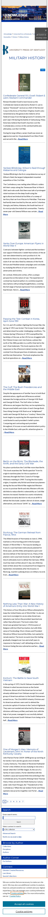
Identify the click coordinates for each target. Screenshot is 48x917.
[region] (24, 897)
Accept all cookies (24, 904)
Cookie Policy (15, 896)
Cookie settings (17, 893)
